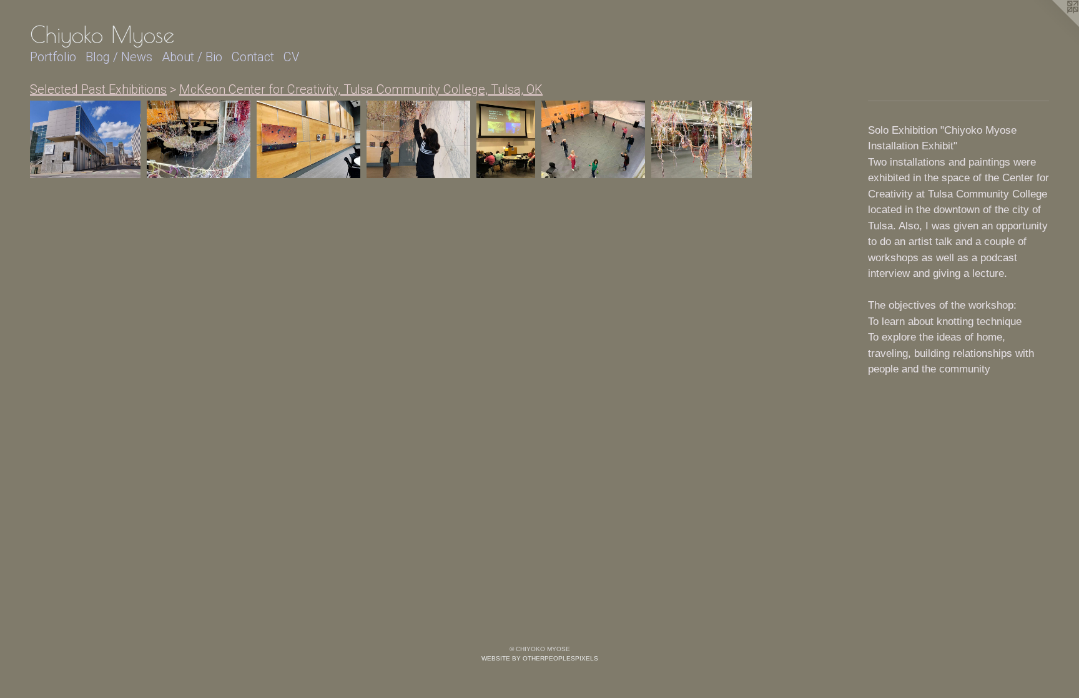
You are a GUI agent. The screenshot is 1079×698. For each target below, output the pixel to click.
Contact (253, 56)
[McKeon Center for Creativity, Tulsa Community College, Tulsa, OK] (85, 140)
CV (291, 56)
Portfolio (53, 56)
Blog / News (119, 56)
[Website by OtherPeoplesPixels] (1054, 25)
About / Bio (192, 56)
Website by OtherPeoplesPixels (539, 658)
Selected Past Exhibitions (98, 89)
